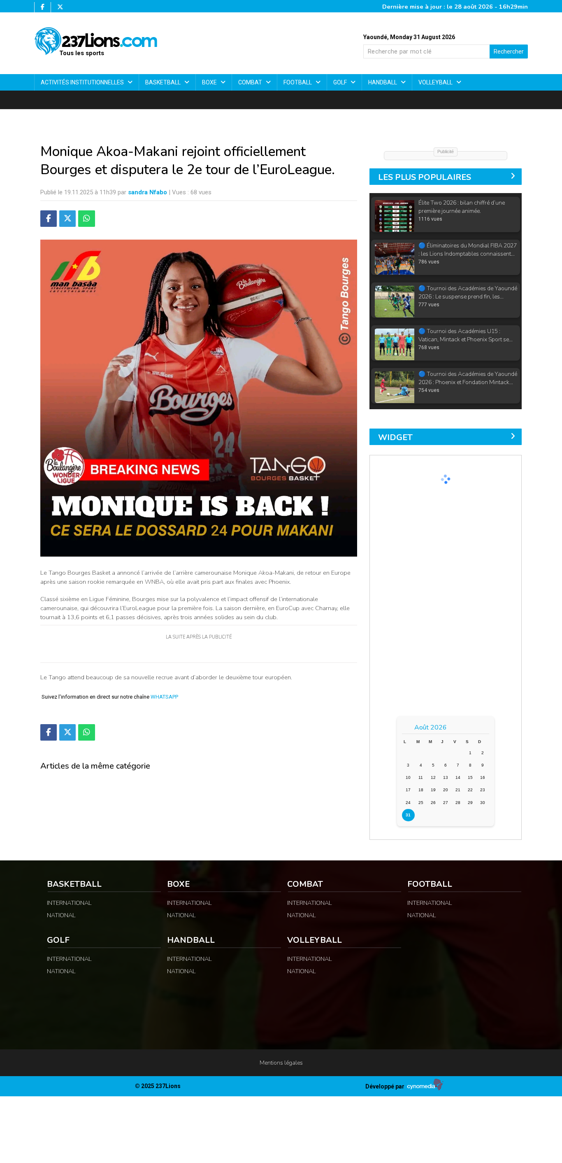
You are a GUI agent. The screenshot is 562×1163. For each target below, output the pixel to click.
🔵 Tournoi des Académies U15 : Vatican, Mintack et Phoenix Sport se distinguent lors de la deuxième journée (467, 324)
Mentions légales (281, 1063)
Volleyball (436, 82)
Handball (383, 82)
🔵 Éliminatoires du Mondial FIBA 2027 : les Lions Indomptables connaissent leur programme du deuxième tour (467, 239)
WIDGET (395, 437)
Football (298, 82)
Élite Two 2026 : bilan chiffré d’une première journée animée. (461, 196)
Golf (340, 82)
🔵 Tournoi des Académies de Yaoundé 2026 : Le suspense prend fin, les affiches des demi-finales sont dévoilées (467, 281)
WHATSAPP (164, 697)
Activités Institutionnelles (83, 82)
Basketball (163, 82)
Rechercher (509, 51)
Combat (250, 82)
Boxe (210, 82)
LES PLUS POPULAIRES (424, 177)
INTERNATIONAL (69, 903)
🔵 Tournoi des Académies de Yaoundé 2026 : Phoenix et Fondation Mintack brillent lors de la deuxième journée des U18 (467, 367)
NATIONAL (61, 915)
